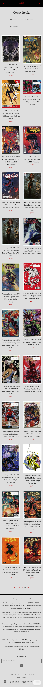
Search (18, 677)
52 (28, 587)
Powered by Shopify (29, 675)
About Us (24, 677)
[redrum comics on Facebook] (21, 666)
